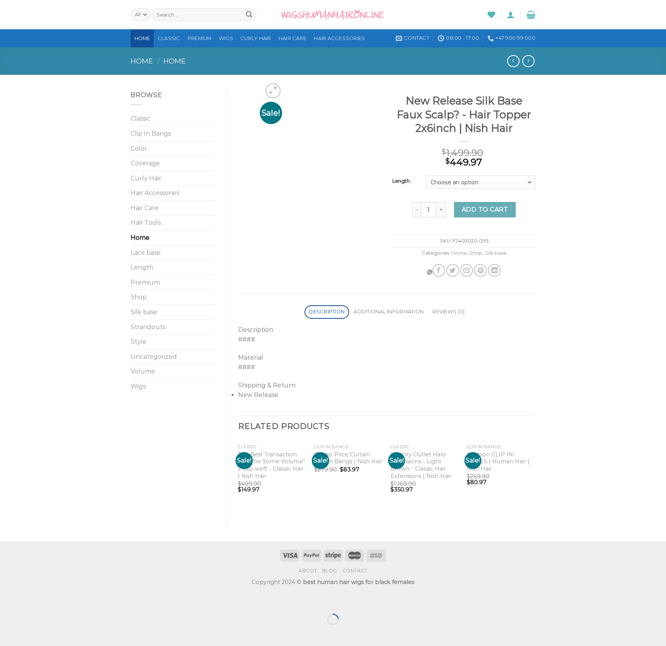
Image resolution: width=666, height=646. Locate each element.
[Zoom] (273, 90)
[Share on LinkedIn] (494, 270)
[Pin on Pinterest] (480, 270)
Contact (355, 571)
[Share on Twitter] (452, 270)
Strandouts (148, 327)
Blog (329, 571)
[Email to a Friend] (466, 270)
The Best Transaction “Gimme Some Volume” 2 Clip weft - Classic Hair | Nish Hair (271, 465)
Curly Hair (255, 38)
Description (255, 329)
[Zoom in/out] (30, 599)
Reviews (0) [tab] (448, 312)
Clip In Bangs (151, 133)
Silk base (144, 312)
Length (142, 267)
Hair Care (292, 38)
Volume (143, 371)
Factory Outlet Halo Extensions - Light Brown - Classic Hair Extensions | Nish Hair (420, 465)
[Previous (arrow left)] (7, 632)
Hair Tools (146, 222)
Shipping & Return (267, 385)
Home (142, 38)
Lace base (146, 252)
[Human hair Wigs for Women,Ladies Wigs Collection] (333, 15)
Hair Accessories (339, 38)
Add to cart (485, 209)
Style (138, 341)
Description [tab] (327, 312)
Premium (200, 38)
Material (250, 357)
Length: (401, 181)
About (307, 571)
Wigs (226, 38)
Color (139, 148)
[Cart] (530, 14)
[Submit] (249, 14)
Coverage (145, 163)
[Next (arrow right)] (30, 632)
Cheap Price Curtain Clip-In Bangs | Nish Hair (348, 458)
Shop (139, 297)
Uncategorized (154, 356)
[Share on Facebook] (438, 270)
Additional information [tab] (388, 312)
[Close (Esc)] (7, 599)
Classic (169, 38)
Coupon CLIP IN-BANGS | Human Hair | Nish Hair (498, 461)
